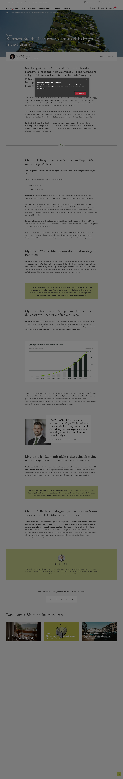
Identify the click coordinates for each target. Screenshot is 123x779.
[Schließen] (87, 80)
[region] (62, 87)
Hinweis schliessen (80, 93)
